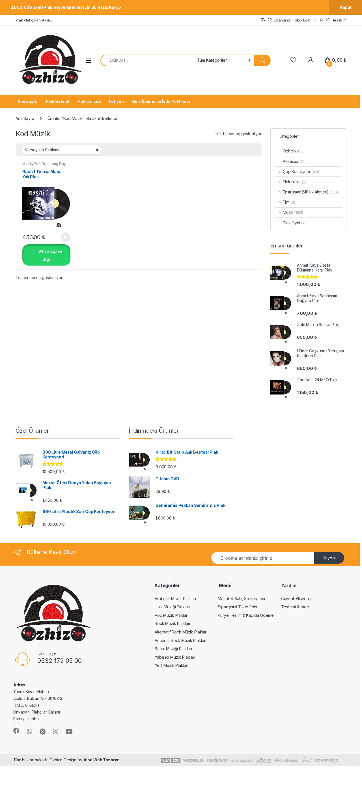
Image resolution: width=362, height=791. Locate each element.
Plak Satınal (57, 101)
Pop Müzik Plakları (171, 615)
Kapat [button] (346, 7)
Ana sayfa (27, 101)
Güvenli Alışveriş (296, 598)
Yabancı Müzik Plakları (175, 657)
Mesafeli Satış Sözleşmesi (241, 598)
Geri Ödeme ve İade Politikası (161, 101)
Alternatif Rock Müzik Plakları (181, 632)
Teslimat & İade (295, 606)
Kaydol (329, 557)
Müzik (27, 163)
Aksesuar (293, 161)
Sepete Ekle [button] (63, 237)
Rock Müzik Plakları (172, 623)
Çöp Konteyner (301, 171)
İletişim (116, 101)
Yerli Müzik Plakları (171, 665)
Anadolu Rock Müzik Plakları (180, 640)
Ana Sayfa (25, 118)
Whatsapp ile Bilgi (49, 255)
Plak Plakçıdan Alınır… (34, 20)
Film (289, 202)
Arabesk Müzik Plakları (175, 598)
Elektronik (294, 181)
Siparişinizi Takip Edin (292, 20)
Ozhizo (294, 150)
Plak (37, 163)
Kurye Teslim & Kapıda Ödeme (245, 615)
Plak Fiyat (294, 222)
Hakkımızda (89, 101)
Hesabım (338, 20)
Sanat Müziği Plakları (173, 648)
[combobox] (147, 60)
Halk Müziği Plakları (172, 606)
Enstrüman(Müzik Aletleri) (306, 191)
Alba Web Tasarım (101, 759)
